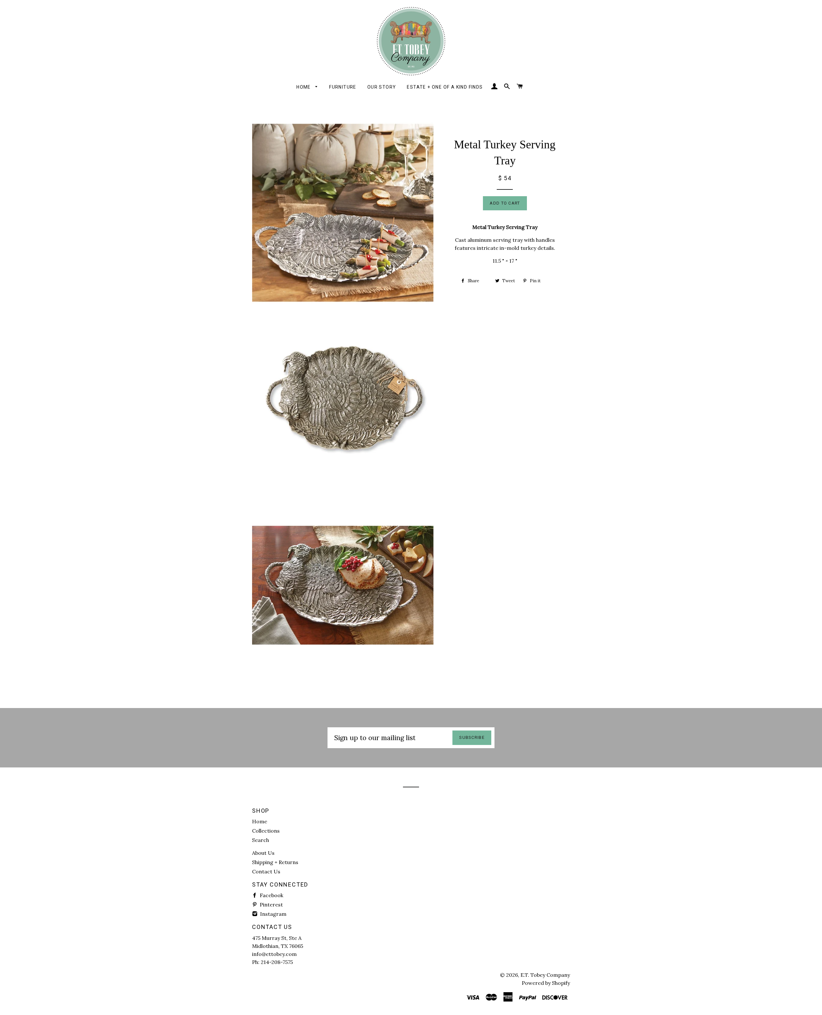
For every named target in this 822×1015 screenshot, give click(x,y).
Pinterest (270, 904)
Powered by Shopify (546, 983)
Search (260, 840)
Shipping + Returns (275, 862)
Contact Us (266, 871)
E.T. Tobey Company (545, 975)
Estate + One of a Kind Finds (445, 87)
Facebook (270, 895)
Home (304, 87)
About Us (263, 853)
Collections (266, 830)
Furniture (342, 87)
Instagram (272, 914)
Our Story (381, 87)
